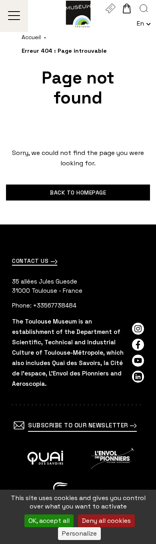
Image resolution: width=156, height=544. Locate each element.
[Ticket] (110, 8)
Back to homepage (78, 192)
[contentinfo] (78, 384)
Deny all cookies (106, 520)
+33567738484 (54, 305)
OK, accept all (49, 520)
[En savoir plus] (45, 459)
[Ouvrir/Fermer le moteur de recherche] (144, 8)
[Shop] (126, 8)
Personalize (79, 533)
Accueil (31, 37)
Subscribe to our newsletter (79, 425)
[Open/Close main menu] (14, 16)
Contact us (31, 260)
